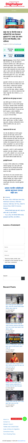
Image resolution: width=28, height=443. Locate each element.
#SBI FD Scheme (16, 206)
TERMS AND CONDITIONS (10, 426)
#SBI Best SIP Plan (14, 204)
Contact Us (6, 422)
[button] (25, 419)
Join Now (20, 50)
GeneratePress (21, 440)
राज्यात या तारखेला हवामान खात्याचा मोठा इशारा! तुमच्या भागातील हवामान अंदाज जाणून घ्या (15, 346)
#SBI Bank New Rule (18, 199)
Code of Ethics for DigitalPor (11, 429)
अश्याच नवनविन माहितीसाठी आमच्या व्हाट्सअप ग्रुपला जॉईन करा (14, 190)
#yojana (5, 208)
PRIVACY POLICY (8, 424)
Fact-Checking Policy (9, 434)
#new (6, 199)
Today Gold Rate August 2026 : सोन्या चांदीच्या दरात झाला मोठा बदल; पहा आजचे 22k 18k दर (15, 365)
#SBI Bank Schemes (9, 201)
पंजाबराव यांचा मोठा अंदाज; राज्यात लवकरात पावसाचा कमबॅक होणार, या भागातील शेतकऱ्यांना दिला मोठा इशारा (14, 384)
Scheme (7, 197)
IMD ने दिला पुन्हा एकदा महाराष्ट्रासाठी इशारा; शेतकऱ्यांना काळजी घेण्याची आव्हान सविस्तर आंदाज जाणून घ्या (15, 306)
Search (5, 275)
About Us (6, 419)
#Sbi (10, 199)
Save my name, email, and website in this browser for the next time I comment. (14, 260)
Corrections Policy (8, 431)
